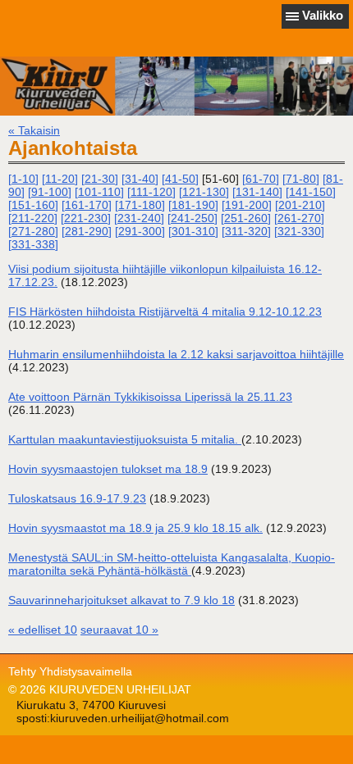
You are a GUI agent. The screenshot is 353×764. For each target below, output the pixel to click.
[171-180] (140, 204)
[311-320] (246, 231)
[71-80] (300, 178)
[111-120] (151, 191)
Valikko (322, 15)
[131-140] (257, 191)
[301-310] (193, 231)
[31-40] (139, 178)
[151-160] (33, 204)
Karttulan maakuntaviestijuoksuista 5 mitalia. (124, 439)
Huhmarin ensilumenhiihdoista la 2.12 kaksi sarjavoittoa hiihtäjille (176, 354)
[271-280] (33, 231)
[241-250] (192, 218)
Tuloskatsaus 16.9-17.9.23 (77, 498)
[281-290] (87, 231)
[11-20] (60, 178)
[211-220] (32, 218)
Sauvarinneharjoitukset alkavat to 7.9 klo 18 (121, 600)
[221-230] (86, 218)
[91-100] (49, 191)
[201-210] (300, 204)
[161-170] (87, 204)
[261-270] (299, 218)
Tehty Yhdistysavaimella (70, 671)
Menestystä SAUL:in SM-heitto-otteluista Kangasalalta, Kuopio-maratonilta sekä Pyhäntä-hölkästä (171, 564)
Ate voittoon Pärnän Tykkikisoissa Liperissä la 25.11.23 (150, 396)
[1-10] (23, 178)
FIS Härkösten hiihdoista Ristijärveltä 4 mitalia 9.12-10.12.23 (165, 311)
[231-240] (139, 218)
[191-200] (247, 204)
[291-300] (140, 231)
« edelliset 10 (42, 629)
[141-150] (311, 191)
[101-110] (99, 191)
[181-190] (193, 204)
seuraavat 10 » (119, 629)
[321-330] (299, 231)
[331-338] (33, 244)
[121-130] (204, 191)
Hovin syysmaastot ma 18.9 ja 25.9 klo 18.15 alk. (135, 527)
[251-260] (246, 218)
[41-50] (180, 178)
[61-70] (260, 178)
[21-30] (99, 178)
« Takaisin (34, 130)
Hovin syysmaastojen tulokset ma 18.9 (108, 468)
